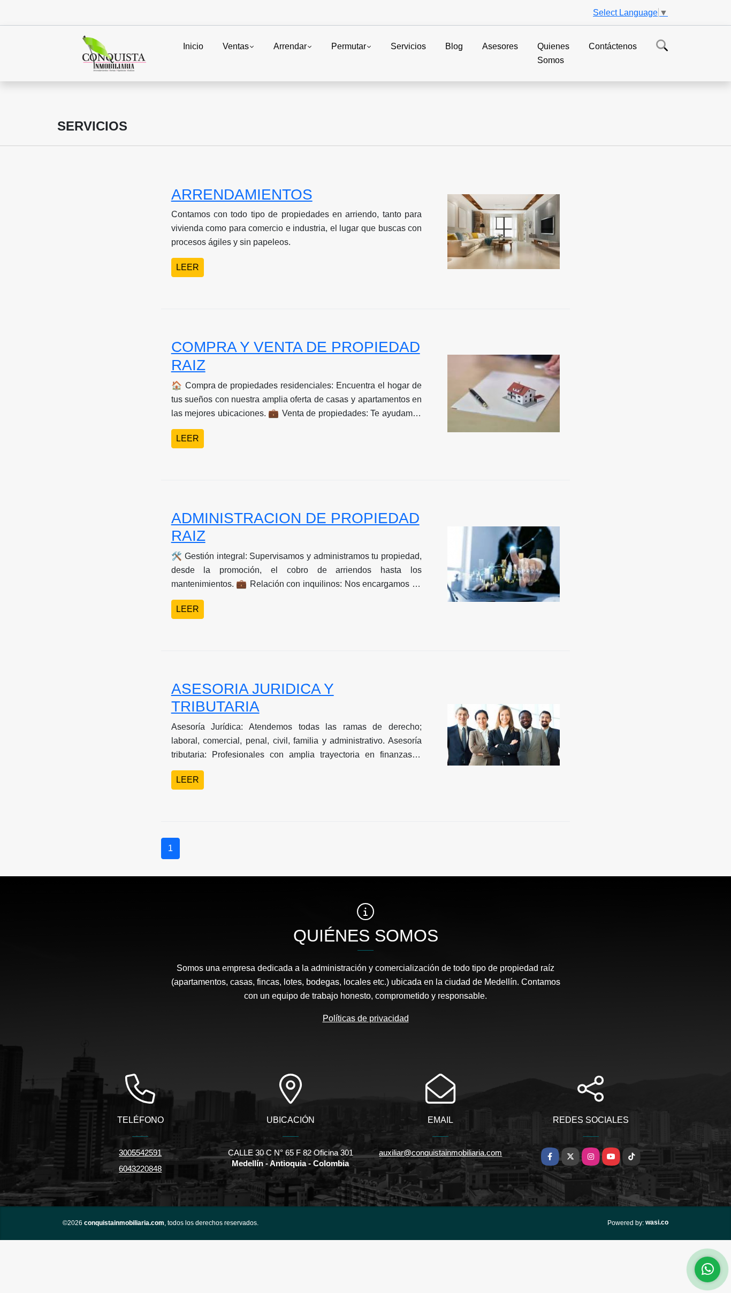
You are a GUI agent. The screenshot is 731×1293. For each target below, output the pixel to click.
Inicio (193, 46)
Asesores (500, 46)
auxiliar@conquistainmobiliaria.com (440, 1152)
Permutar (348, 46)
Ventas (236, 46)
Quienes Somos (553, 53)
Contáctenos (613, 46)
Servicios (408, 46)
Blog (454, 46)
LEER (187, 267)
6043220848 (140, 1168)
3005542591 (140, 1152)
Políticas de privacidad (366, 1018)
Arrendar (290, 46)
